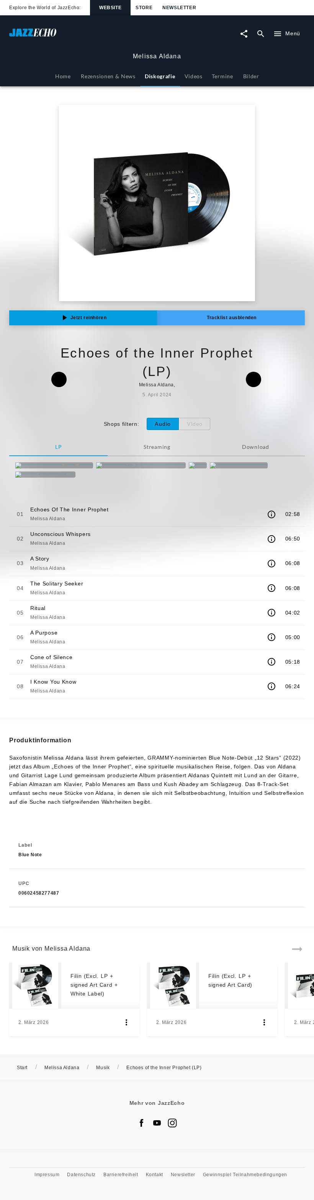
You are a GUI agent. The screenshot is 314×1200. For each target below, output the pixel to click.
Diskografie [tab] (160, 76)
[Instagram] (172, 1123)
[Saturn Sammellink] (239, 465)
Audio (163, 423)
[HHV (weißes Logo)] (45, 474)
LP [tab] (58, 446)
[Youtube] (157, 1123)
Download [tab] (255, 446)
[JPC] (198, 465)
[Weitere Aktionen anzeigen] (126, 1022)
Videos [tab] (194, 76)
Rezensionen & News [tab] (108, 76)
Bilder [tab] (251, 76)
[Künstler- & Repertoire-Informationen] (271, 514)
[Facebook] (141, 1123)
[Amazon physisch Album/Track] (141, 465)
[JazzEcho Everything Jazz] (54, 465)
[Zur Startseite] (83, 36)
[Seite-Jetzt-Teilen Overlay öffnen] (244, 33)
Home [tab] (63, 76)
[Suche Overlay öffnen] (260, 33)
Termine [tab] (222, 76)
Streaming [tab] (157, 446)
